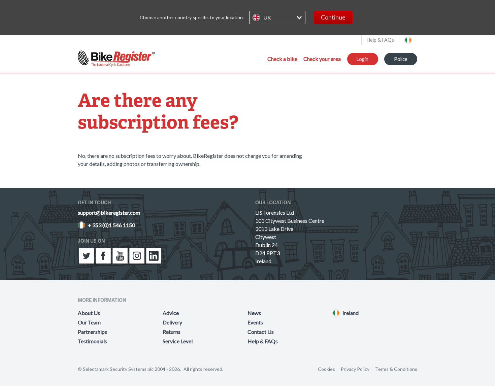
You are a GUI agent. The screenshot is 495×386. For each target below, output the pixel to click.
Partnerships (92, 331)
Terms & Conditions (396, 369)
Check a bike (282, 59)
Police (400, 59)
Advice (171, 313)
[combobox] (277, 17)
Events (255, 322)
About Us (89, 313)
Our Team (89, 322)
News (254, 313)
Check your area (322, 59)
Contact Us (261, 331)
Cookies (326, 369)
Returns (171, 331)
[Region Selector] (408, 40)
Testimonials (92, 341)
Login (362, 59)
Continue (333, 17)
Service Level (178, 341)
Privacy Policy (355, 369)
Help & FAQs (263, 341)
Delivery (172, 322)
